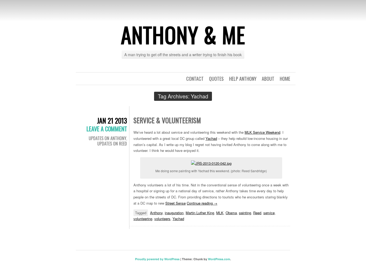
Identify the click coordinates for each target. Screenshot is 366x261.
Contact (195, 78)
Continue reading (202, 203)
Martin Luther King (200, 212)
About (268, 78)
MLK (219, 212)
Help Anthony (242, 78)
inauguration (174, 212)
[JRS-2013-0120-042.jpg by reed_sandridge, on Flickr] (211, 162)
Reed (257, 212)
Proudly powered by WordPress (157, 259)
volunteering (142, 218)
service (269, 212)
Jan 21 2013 (112, 120)
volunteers (162, 218)
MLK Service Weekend (262, 132)
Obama (231, 212)
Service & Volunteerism (167, 120)
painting (245, 212)
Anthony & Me (183, 34)
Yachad (211, 138)
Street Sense (175, 203)
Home (285, 78)
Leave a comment (107, 128)
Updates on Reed (112, 143)
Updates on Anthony (107, 138)
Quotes (216, 78)
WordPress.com (219, 259)
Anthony (156, 212)
